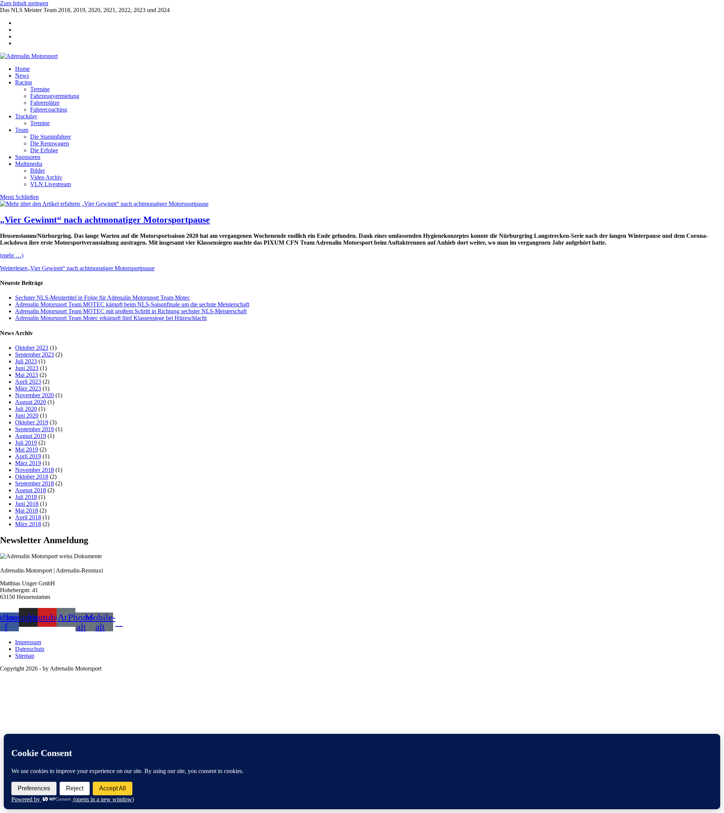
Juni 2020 (26, 415)
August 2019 (30, 436)
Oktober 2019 (31, 422)
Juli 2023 (26, 361)
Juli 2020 (26, 409)
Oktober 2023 (31, 347)
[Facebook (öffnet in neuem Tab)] (17, 23)
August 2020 (30, 402)
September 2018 (34, 483)
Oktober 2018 (31, 476)
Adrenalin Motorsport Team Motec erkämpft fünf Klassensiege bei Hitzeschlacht (111, 318)
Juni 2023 (26, 368)
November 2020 (34, 395)
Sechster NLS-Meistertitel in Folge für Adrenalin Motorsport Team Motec (102, 297)
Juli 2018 (26, 497)
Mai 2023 (26, 375)
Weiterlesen (77, 268)
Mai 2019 (26, 449)
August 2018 (30, 490)
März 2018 (28, 524)
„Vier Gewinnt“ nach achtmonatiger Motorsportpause (105, 220)
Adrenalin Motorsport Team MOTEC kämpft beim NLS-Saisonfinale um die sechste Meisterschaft (132, 304)
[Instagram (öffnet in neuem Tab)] (17, 29)
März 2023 (28, 388)
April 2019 (28, 456)
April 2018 (28, 517)
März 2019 (28, 463)
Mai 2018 (26, 510)
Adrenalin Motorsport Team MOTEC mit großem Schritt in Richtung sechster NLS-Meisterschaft (131, 311)
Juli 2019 (26, 442)
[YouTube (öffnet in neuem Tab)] (17, 36)
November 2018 (34, 470)
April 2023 (28, 381)
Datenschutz (29, 649)
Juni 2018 (26, 504)
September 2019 (34, 429)
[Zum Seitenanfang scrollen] (2, 675)
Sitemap (24, 655)
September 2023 (34, 354)
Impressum (28, 642)
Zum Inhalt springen (24, 3)
